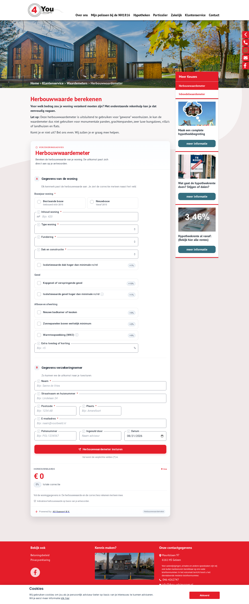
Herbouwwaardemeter (107, 83)
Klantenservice (195, 15)
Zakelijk (176, 15)
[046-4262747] (245, 42)
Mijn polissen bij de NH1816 (110, 15)
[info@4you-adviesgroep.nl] (245, 57)
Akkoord (204, 595)
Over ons (82, 15)
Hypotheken (141, 15)
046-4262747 (170, 579)
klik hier (65, 598)
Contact (214, 15)
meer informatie (196, 143)
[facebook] (245, 65)
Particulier (160, 15)
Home (34, 83)
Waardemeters (77, 83)
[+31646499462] (245, 50)
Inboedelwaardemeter (192, 94)
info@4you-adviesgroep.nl (177, 584)
